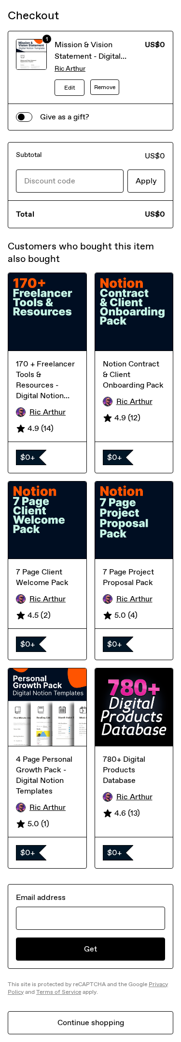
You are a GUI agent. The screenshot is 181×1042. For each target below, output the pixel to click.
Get (90, 948)
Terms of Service (58, 992)
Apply (146, 180)
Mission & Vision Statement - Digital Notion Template (88, 56)
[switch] (24, 117)
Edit (69, 87)
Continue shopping (90, 1022)
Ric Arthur (70, 69)
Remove (104, 87)
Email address (41, 897)
